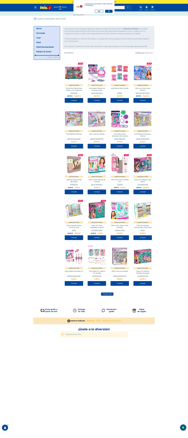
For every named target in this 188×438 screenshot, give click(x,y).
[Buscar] (128, 7)
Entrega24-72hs (81, 310)
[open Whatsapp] (183, 427)
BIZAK (119, 93)
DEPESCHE (96, 276)
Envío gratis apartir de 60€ (51, 310)
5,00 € (50, 57)
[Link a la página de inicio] (35, 18)
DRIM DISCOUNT (74, 139)
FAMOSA (74, 93)
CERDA (120, 184)
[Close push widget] (8, 425)
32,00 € (55, 57)
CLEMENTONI (142, 184)
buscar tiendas (60, 8)
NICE (74, 230)
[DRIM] (46, 7)
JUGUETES (41, 19)
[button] (47, 29)
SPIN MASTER (96, 93)
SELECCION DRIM (143, 93)
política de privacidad (86, 343)
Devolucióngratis (111, 310)
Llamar (141, 10)
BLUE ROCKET (97, 184)
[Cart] (152, 8)
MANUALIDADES (50, 19)
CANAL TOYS (120, 230)
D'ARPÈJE (74, 184)
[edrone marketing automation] (78, 15)
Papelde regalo (141, 310)
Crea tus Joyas (61, 19)
